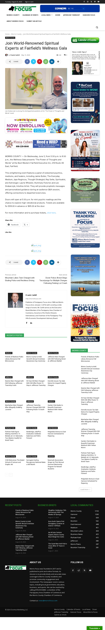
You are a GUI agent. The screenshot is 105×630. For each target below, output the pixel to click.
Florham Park (10, 428)
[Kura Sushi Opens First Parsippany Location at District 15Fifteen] (42, 523)
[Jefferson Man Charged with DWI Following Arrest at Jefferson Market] (57, 347)
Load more (84, 489)
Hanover (51, 456)
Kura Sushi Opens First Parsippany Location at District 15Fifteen (56, 524)
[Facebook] (84, 1)
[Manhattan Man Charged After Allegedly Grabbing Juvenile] (14, 396)
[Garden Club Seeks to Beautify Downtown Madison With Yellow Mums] (57, 396)
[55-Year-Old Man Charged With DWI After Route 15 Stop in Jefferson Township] (36, 371)
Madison (9, 353)
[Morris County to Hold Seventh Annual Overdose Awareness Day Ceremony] (36, 347)
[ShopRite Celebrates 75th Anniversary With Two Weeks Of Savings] (42, 512)
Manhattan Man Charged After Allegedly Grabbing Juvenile (14, 407)
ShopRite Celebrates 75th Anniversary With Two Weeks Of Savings (57, 512)
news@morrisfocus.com (48, 600)
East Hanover (53, 428)
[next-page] (10, 474)
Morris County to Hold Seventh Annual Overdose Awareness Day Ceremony (35, 359)
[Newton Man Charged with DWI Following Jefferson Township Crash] (14, 371)
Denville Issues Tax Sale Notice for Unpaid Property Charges (57, 383)
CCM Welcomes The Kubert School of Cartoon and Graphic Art (14, 462)
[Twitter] (91, 1)
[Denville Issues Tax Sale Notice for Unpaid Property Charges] (57, 371)
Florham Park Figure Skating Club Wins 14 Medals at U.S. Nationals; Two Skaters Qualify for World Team (14, 436)
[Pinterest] (39, 61)
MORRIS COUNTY (79, 351)
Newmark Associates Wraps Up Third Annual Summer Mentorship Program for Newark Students (56, 464)
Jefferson (9, 377)
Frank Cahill (15, 55)
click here (51, 213)
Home (7, 34)
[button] (97, 27)
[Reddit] (78, 570)
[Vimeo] (94, 1)
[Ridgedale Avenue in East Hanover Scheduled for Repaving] (57, 422)
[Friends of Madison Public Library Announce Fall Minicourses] (14, 347)
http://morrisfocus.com (33, 299)
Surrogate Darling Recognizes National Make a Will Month (35, 462)
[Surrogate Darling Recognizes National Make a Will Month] (36, 450)
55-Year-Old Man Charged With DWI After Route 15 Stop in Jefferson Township (35, 383)
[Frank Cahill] (6, 55)
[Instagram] (87, 1)
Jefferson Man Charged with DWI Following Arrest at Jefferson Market (57, 359)
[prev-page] (6, 474)
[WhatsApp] (45, 61)
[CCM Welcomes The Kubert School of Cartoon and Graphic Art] (14, 450)
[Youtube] (98, 1)
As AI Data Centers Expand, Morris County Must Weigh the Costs (56, 535)
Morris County (16, 34)
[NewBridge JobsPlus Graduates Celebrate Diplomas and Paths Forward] (36, 422)
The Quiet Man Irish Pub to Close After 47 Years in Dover (57, 546)
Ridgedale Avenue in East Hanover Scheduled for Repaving (57, 434)
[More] (58, 61)
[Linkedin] (51, 61)
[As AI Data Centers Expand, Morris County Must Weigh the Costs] (42, 534)
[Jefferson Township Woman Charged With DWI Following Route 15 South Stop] (36, 396)
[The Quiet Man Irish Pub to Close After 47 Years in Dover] (42, 546)
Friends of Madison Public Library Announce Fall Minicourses (14, 359)
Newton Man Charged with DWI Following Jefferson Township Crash (14, 383)
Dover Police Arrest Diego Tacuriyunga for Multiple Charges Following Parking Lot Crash (53, 280)
